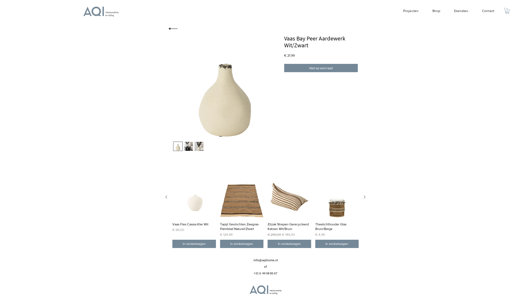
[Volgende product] (364, 197)
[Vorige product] (166, 197)
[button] (507, 11)
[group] (265, 211)
